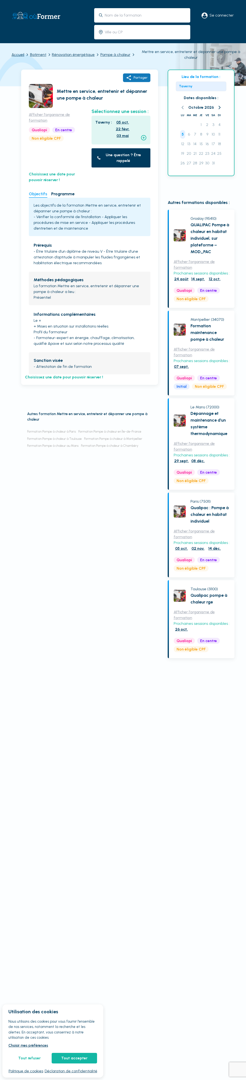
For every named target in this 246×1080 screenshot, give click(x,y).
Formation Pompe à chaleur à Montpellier (113, 439)
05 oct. (122, 122)
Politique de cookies (26, 1071)
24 (213, 153)
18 (219, 144)
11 (219, 134)
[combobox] (146, 15)
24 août (181, 279)
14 (195, 144)
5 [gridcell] (183, 134)
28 (195, 163)
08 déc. (198, 461)
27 (189, 163)
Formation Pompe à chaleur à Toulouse (54, 439)
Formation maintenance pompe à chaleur (207, 332)
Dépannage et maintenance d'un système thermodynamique (209, 423)
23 (207, 153)
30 (207, 163)
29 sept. (181, 461)
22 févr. (122, 129)
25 (219, 153)
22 (201, 153)
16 (207, 144)
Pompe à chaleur (115, 54)
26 (182, 163)
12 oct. (215, 279)
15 (201, 144)
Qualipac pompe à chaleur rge (209, 599)
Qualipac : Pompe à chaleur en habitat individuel (210, 514)
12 (182, 144)
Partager (141, 78)
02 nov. (197, 548)
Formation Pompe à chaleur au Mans (53, 446)
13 (188, 144)
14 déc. (214, 548)
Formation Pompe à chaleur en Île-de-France (109, 431)
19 (182, 153)
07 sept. (181, 366)
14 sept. (198, 279)
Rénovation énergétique (73, 54)
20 (189, 153)
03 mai (123, 135)
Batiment (38, 54)
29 (201, 163)
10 (213, 134)
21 (195, 153)
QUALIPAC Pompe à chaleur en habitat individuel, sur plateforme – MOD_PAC (210, 238)
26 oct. (181, 629)
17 (213, 144)
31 (213, 163)
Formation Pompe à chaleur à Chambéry (109, 446)
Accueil (18, 54)
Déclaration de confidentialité (71, 1071)
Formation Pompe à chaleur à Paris (51, 431)
